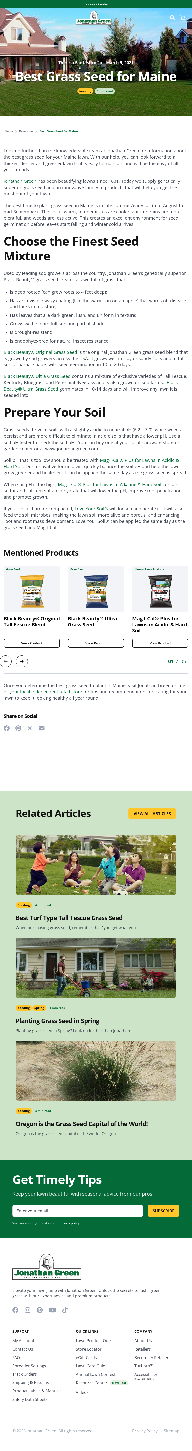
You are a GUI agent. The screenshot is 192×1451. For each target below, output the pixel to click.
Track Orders (24, 1374)
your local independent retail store (45, 692)
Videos (82, 1392)
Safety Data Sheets (30, 1399)
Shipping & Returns (30, 1382)
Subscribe (163, 1211)
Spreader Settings (29, 1366)
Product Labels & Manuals (37, 1391)
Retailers (142, 1349)
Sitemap (171, 1431)
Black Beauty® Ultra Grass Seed (37, 376)
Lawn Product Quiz (93, 1340)
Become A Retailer (151, 1357)
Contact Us (22, 1349)
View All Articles (152, 813)
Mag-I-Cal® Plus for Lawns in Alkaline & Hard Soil (109, 484)
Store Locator (89, 1349)
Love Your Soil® (91, 509)
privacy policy (69, 1223)
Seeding (85, 91)
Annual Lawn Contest (96, 1374)
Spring (39, 1008)
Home (9, 131)
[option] (96, 610)
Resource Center (96, 4)
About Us (143, 1340)
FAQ (16, 1357)
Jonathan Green (20, 181)
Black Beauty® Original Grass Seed (40, 352)
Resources (26, 131)
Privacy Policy (145, 1431)
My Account (23, 1340)
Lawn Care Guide (92, 1366)
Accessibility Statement (145, 1376)
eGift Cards (86, 1357)
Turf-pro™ (143, 1366)
